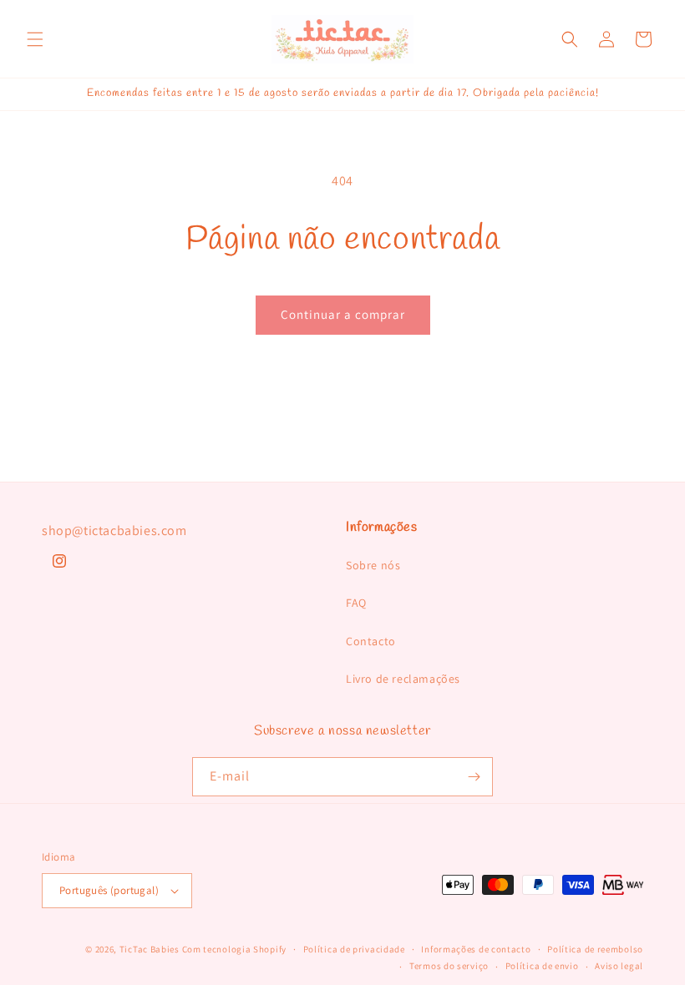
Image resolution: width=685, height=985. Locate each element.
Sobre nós (373, 565)
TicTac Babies (149, 949)
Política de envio (542, 966)
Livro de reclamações (403, 678)
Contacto (371, 641)
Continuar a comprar (343, 314)
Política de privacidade (354, 949)
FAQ (356, 602)
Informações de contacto (475, 949)
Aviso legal (619, 966)
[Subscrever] (473, 776)
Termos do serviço (449, 966)
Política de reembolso (595, 949)
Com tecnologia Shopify (234, 949)
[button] (35, 39)
